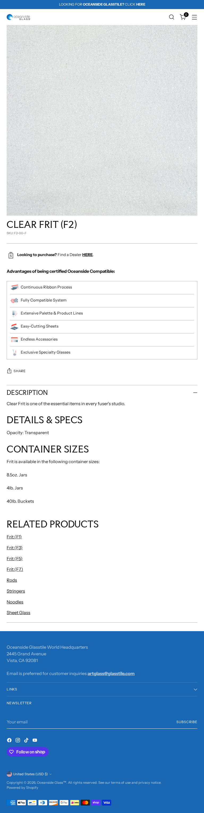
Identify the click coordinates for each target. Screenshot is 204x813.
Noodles (15, 602)
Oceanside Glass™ (51, 783)
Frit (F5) (15, 558)
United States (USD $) (30, 774)
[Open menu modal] (194, 17)
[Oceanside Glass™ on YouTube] (35, 741)
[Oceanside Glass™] (19, 17)
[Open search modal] (171, 17)
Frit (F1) (14, 536)
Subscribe (186, 722)
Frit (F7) (15, 569)
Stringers (16, 591)
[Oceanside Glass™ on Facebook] (10, 741)
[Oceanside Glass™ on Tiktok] (27, 741)
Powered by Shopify (22, 788)
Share (20, 371)
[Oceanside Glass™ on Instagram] (18, 741)
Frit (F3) (15, 547)
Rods (12, 580)
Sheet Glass (18, 612)
